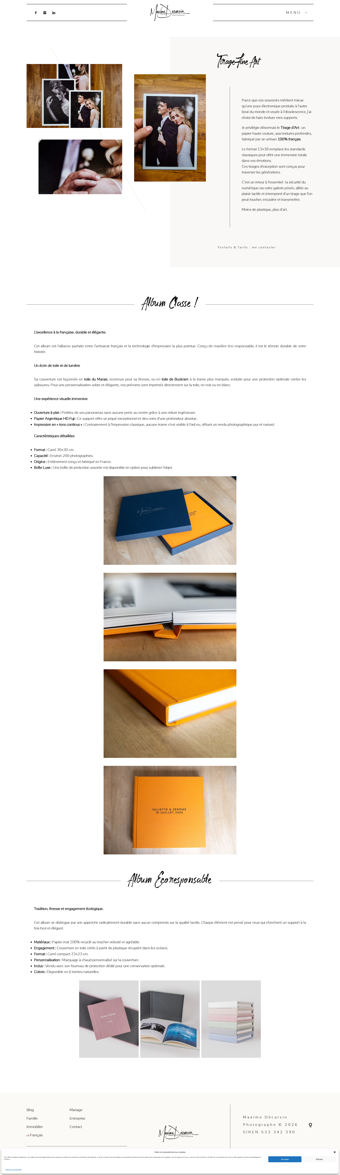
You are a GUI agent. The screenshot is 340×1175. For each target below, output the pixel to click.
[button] (334, 1152)
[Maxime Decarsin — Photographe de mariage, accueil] (170, 12)
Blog (30, 1110)
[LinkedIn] (53, 12)
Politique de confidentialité (13, 1169)
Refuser (319, 1159)
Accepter (285, 1159)
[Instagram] (44, 12)
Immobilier (35, 1127)
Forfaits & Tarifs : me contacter (247, 247)
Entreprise (77, 1118)
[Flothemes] (310, 1124)
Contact (76, 1127)
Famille (32, 1118)
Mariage (76, 1110)
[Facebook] (35, 12)
